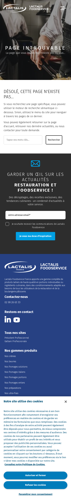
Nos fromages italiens (15, 372)
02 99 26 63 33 (12, 302)
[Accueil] (26, 8)
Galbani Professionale (16, 341)
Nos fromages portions (16, 377)
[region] (35, 448)
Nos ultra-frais (11, 393)
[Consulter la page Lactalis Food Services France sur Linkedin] (8, 319)
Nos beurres (10, 361)
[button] (63, 8)
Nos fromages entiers (15, 382)
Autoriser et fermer (35, 475)
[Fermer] (66, 402)
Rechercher (54, 139)
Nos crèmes (10, 356)
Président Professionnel (17, 338)
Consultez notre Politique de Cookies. (25, 464)
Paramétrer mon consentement (35, 494)
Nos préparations (13, 388)
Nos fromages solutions (16, 366)
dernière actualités (43, 126)
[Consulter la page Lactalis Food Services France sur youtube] (16, 319)
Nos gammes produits (21, 351)
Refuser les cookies (35, 485)
